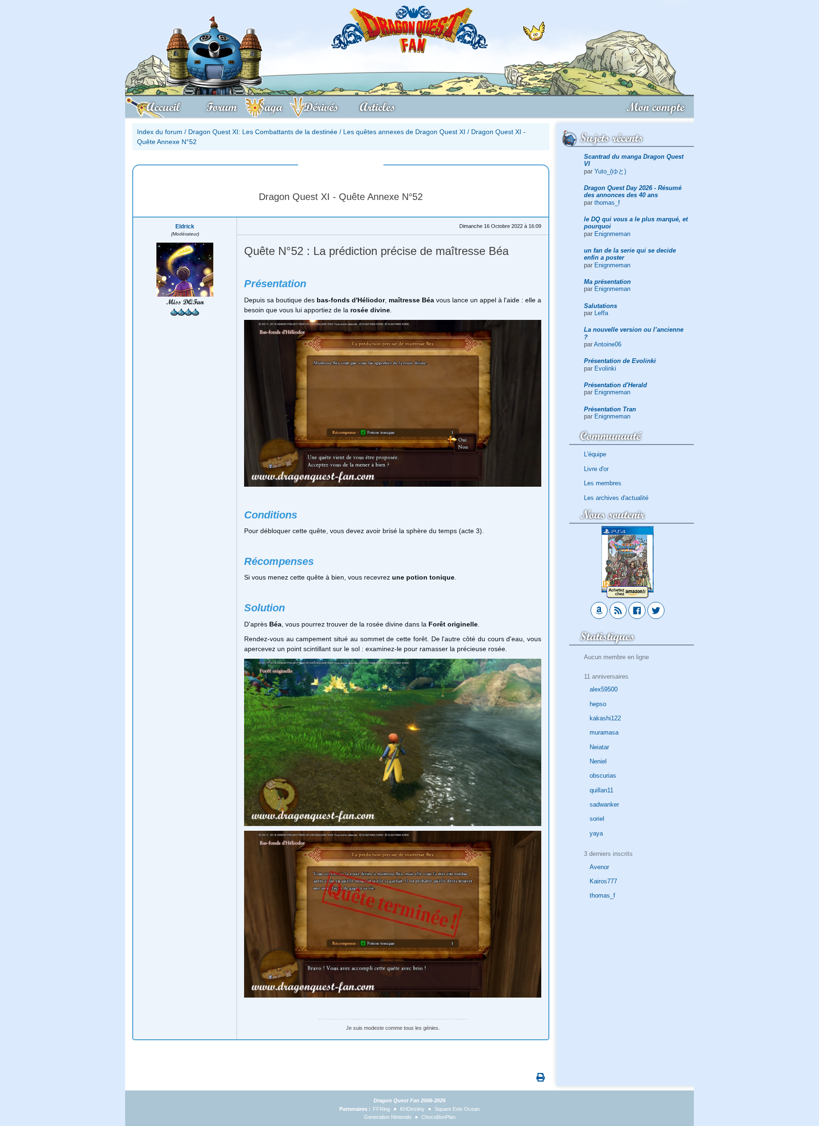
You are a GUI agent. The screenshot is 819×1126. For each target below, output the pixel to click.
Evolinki (605, 368)
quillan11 (601, 790)
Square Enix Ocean (457, 1109)
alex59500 (604, 689)
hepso (598, 704)
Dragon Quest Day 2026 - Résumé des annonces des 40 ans (633, 191)
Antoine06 (607, 344)
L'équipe (595, 454)
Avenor (599, 867)
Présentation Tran (610, 409)
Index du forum (159, 132)
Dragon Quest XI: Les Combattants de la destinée (262, 132)
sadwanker (604, 804)
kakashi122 (605, 718)
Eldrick (184, 226)
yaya (596, 833)
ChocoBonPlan (438, 1117)
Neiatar (599, 747)
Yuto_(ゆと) (610, 171)
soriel (597, 818)
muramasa (604, 732)
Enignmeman (612, 233)
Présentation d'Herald (615, 385)
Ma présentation (607, 281)
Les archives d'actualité (616, 497)
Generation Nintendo (387, 1117)
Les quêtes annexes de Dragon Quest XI (404, 132)
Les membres (602, 483)
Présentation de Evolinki (620, 360)
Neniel (598, 761)
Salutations (600, 305)
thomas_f (607, 202)
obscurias (603, 775)
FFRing (381, 1109)
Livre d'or (596, 468)
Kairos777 (603, 881)
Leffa (601, 313)
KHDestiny (412, 1109)
